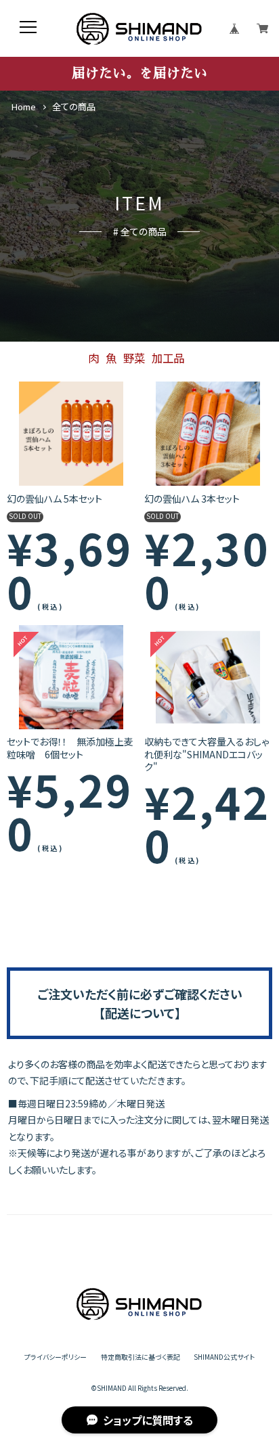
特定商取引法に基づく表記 (140, 1357)
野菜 (134, 357)
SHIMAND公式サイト (224, 1357)
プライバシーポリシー (55, 1357)
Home (23, 106)
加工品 (168, 357)
